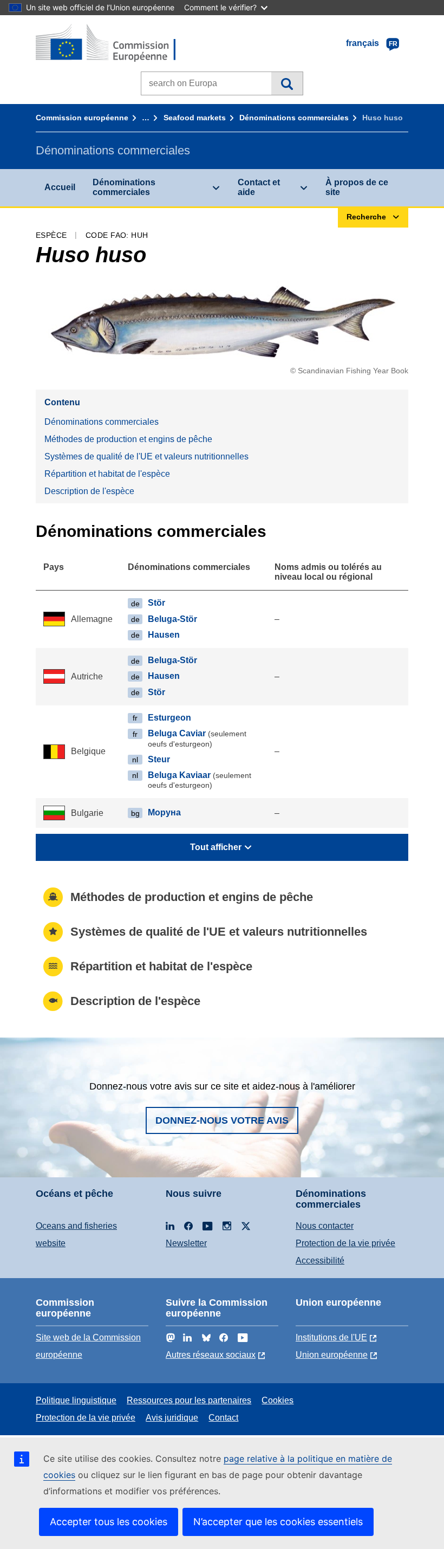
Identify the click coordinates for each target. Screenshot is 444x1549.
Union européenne (332, 1354)
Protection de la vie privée (345, 1243)
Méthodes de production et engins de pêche (128, 439)
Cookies (277, 1400)
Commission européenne (82, 117)
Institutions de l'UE (331, 1337)
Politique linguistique (76, 1400)
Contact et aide (259, 187)
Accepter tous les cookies (108, 1521)
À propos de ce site (356, 187)
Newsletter (186, 1243)
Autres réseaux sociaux (211, 1354)
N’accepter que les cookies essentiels (278, 1521)
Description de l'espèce (89, 491)
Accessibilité (320, 1260)
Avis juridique (172, 1417)
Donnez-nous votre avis (222, 1120)
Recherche (286, 83)
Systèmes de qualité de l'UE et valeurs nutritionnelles (146, 456)
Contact (223, 1417)
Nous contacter (325, 1225)
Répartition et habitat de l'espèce (107, 473)
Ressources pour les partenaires (189, 1400)
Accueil (59, 187)
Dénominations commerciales (294, 117)
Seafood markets (195, 117)
